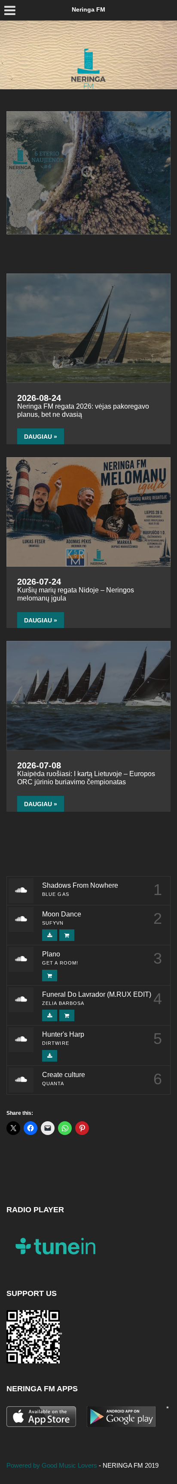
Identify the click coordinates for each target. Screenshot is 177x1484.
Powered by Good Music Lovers (52, 1465)
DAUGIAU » (40, 436)
